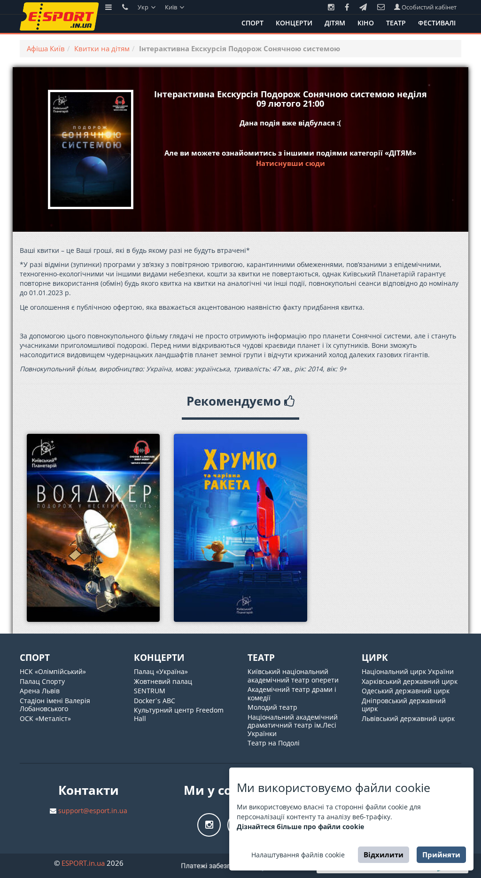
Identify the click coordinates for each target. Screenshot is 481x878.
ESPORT (83, 863)
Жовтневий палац (163, 681)
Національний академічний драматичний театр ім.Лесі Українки (293, 725)
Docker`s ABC (154, 700)
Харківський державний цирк (410, 681)
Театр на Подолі (274, 742)
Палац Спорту (42, 681)
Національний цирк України (408, 671)
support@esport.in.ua (92, 810)
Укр (144, 7)
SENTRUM (149, 690)
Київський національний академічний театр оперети (293, 675)
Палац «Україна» (161, 671)
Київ (171, 7)
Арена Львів (40, 690)
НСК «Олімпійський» (53, 671)
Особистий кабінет (428, 7)
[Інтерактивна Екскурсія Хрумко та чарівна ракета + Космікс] (240, 528)
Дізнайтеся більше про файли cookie (300, 826)
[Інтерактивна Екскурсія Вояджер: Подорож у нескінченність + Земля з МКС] (93, 528)
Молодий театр (272, 707)
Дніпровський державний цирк (404, 704)
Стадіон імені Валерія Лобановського (55, 704)
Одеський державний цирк (406, 690)
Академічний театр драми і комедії (292, 693)
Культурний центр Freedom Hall (179, 714)
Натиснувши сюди (290, 163)
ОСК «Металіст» (45, 718)
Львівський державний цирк (408, 718)
